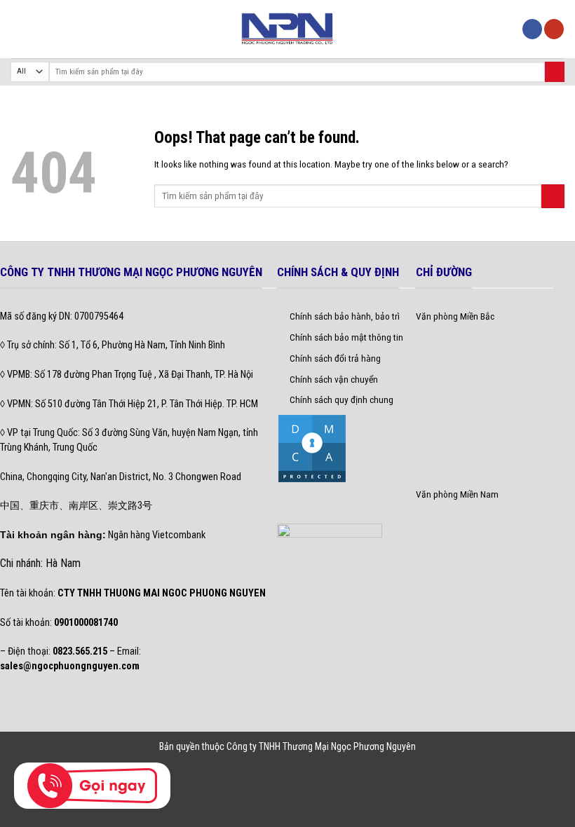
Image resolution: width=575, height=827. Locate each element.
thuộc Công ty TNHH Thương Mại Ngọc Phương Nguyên (309, 746)
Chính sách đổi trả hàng (335, 358)
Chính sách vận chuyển (334, 379)
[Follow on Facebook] (532, 29)
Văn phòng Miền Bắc (455, 316)
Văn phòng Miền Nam (457, 494)
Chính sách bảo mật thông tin (346, 337)
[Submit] (554, 72)
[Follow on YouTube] (554, 29)
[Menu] (18, 29)
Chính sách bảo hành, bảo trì (345, 316)
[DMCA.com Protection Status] (312, 447)
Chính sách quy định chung (341, 399)
